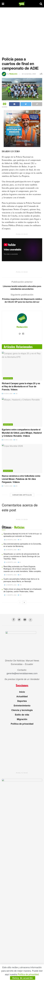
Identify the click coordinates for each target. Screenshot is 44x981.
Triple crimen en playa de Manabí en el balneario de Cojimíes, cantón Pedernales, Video (22, 590)
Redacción (13, 74)
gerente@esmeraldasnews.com (22, 673)
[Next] (24, 602)
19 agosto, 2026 (10, 550)
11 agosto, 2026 (10, 595)
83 (20, 562)
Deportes (8, 378)
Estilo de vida (22, 714)
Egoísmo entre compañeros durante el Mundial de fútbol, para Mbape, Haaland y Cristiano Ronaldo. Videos (22, 432)
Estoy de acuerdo (22, 978)
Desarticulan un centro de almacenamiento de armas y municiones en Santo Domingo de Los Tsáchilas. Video (22, 556)
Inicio (22, 691)
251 (20, 575)
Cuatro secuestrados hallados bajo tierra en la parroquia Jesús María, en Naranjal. (21, 580)
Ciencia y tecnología (22, 710)
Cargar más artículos (22, 495)
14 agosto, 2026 (10, 575)
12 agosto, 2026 (10, 585)
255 (16, 486)
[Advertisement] (22, 31)
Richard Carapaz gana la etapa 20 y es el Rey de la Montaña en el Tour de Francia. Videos (21, 386)
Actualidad (22, 696)
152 (16, 440)
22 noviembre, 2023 (29, 74)
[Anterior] (20, 602)
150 (20, 585)
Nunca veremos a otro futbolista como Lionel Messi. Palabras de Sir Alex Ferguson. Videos (21, 479)
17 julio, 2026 (7, 486)
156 (20, 540)
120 (16, 393)
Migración (22, 719)
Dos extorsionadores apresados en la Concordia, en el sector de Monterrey (22, 544)
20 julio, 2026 (7, 440)
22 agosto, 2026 (10, 540)
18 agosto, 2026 (10, 562)
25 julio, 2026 (7, 393)
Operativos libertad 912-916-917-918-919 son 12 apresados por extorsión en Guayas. (23, 534)
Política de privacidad (22, 723)
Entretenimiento (22, 705)
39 (20, 550)
